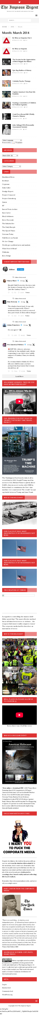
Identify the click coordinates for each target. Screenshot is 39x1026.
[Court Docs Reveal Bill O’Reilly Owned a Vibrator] (6, 116)
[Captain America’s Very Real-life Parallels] (6, 94)
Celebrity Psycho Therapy (21, 81)
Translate (18, 143)
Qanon (4, 202)
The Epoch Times (8, 231)
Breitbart (5, 181)
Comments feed (7, 991)
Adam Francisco (13, 325)
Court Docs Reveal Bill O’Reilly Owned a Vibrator (23, 115)
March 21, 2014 (18, 96)
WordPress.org (7, 995)
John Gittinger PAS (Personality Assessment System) (23, 126)
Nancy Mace (12, 281)
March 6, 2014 (18, 129)
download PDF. (18, 788)
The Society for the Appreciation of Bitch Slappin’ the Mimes (23, 60)
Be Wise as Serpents (19, 49)
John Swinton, (22, 945)
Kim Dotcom (12, 302)
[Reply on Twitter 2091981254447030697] (9, 335)
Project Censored (8, 195)
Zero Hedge (6, 256)
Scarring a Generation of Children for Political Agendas (24, 104)
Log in (4, 984)
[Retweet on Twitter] (13, 277)
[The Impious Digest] (19, 12)
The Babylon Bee (8, 223)
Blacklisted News (8, 177)
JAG (26, 40)
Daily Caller (6, 188)
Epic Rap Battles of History (21, 70)
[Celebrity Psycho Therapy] (6, 83)
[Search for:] (19, 20)
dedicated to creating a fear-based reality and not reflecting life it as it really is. (19, 874)
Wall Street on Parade (10, 238)
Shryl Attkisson (7, 216)
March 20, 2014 (18, 107)
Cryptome (6, 184)
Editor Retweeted (20, 277)
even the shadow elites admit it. (22, 863)
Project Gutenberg (9, 198)
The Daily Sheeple (8, 227)
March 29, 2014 (18, 64)
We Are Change (7, 241)
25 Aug (22, 281)
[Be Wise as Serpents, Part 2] (6, 40)
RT (3, 206)
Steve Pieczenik (8, 220)
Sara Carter (6, 213)
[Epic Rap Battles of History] (6, 72)
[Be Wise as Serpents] (6, 51)
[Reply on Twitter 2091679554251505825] (9, 371)
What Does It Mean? (9, 249)
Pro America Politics (15, 345)
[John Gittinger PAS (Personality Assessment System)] (6, 129)
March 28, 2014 (18, 72)
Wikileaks (5, 252)
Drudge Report (7, 191)
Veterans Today (7, 234)
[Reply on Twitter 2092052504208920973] (9, 292)
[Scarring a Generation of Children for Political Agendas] (6, 105)
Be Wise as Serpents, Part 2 (22, 38)
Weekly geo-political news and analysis (16, 245)
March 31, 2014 (18, 40)
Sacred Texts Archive (9, 209)
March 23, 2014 (18, 83)
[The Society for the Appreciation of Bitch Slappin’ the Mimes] (6, 62)
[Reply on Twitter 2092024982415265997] (9, 316)
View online (6, 788)
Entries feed (6, 988)
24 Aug (23, 302)
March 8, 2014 (18, 118)
